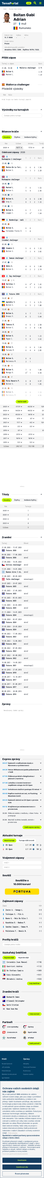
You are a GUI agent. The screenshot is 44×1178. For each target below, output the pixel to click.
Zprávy (31, 1027)
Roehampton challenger (11, 179)
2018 (5, 434)
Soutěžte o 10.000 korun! (22, 882)
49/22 (30, 410)
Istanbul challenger (10, 240)
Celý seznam (34, 1014)
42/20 (30, 407)
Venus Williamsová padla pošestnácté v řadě (23, 771)
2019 (5, 430)
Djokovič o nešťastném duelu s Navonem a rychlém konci (20, 764)
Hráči (5, 9)
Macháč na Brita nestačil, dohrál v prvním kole (21, 821)
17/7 (18, 422)
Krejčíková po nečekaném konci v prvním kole (21, 808)
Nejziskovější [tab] (9, 958)
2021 (5, 422)
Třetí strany (12, 1133)
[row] (22, 71)
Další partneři (34, 1043)
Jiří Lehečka (6, 1067)
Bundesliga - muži (16, 220)
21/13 (18, 434)
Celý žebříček (34, 983)
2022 (5, 418)
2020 (5, 426)
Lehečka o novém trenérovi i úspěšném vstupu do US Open (20, 784)
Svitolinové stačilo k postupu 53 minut (23, 789)
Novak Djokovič (7, 1064)
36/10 (30, 414)
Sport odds (32, 1032)
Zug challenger (15, 276)
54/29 (18, 410)
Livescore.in (12, 1032)
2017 (5, 438)
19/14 (18, 438)
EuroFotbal (11, 1038)
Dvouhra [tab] (7, 137)
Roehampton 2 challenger (12, 159)
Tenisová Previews (29, 1067)
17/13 (30, 148)
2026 (5, 148)
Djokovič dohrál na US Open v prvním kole (23, 801)
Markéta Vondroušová (9, 1074)
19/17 (18, 148)
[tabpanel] (22, 294)
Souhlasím (22, 1160)
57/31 (18, 407)
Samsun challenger (16, 258)
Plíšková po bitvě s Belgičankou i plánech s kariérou (21, 777)
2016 (5, 442)
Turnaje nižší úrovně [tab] (26, 840)
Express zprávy (28, 1074)
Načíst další (22, 402)
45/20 (18, 414)
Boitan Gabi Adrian (15, 9)
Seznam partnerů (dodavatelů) (15, 1154)
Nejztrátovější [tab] (23, 958)
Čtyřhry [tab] (17, 500)
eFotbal (31, 1038)
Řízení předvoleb (22, 1174)
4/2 (31, 422)
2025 (5, 407)
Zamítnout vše (22, 1167)
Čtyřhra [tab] (17, 137)
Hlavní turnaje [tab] (9, 840)
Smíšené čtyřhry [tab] (30, 137)
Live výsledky (12, 1027)
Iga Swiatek (5, 1078)
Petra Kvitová (6, 1071)
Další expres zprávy (32, 827)
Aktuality (26, 1064)
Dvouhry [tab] (7, 500)
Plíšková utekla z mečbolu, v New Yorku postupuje (23, 814)
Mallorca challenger (28, 68)
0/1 (31, 418)
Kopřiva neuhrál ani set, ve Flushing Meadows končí (22, 794)
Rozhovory (27, 1071)
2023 (5, 414)
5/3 (18, 442)
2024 (5, 410)
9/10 (18, 418)
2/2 (18, 426)
